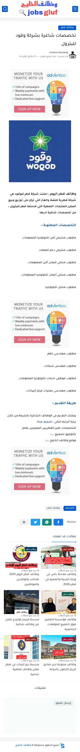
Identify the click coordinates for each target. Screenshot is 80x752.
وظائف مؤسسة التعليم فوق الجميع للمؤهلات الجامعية (60, 624)
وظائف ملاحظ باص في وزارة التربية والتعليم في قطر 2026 (60, 579)
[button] (58, 522)
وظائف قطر (67, 27)
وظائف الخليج (23, 745)
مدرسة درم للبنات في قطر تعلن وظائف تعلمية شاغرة (22, 669)
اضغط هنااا (44, 422)
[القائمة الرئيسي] (75, 9)
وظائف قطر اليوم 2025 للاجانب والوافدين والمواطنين (24, 579)
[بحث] (5, 9)
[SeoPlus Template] (62, 745)
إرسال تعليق (63, 703)
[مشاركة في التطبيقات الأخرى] (24, 522)
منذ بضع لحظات (65, 570)
